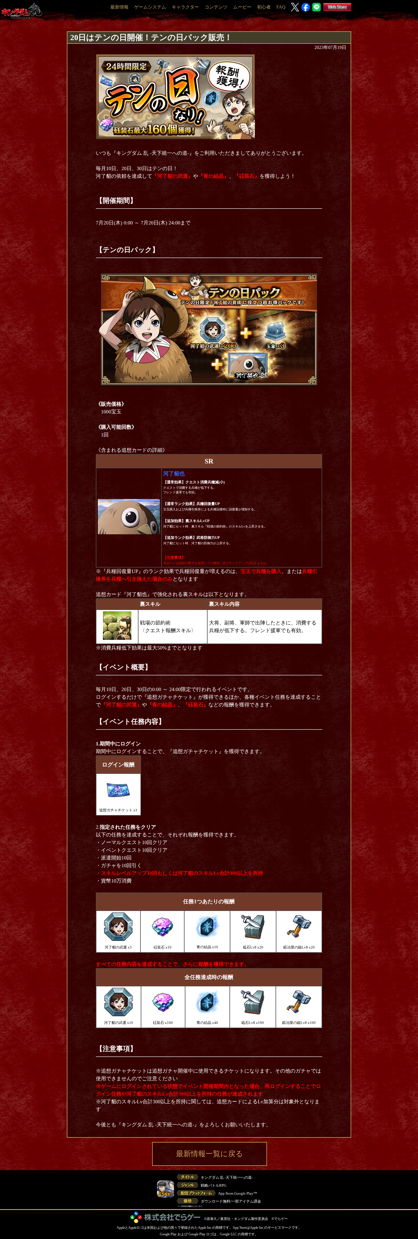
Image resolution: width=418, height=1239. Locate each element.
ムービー (242, 7)
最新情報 (119, 7)
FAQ (280, 7)
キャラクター (185, 7)
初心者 (264, 7)
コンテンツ (216, 7)
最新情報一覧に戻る (209, 1154)
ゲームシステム (150, 7)
